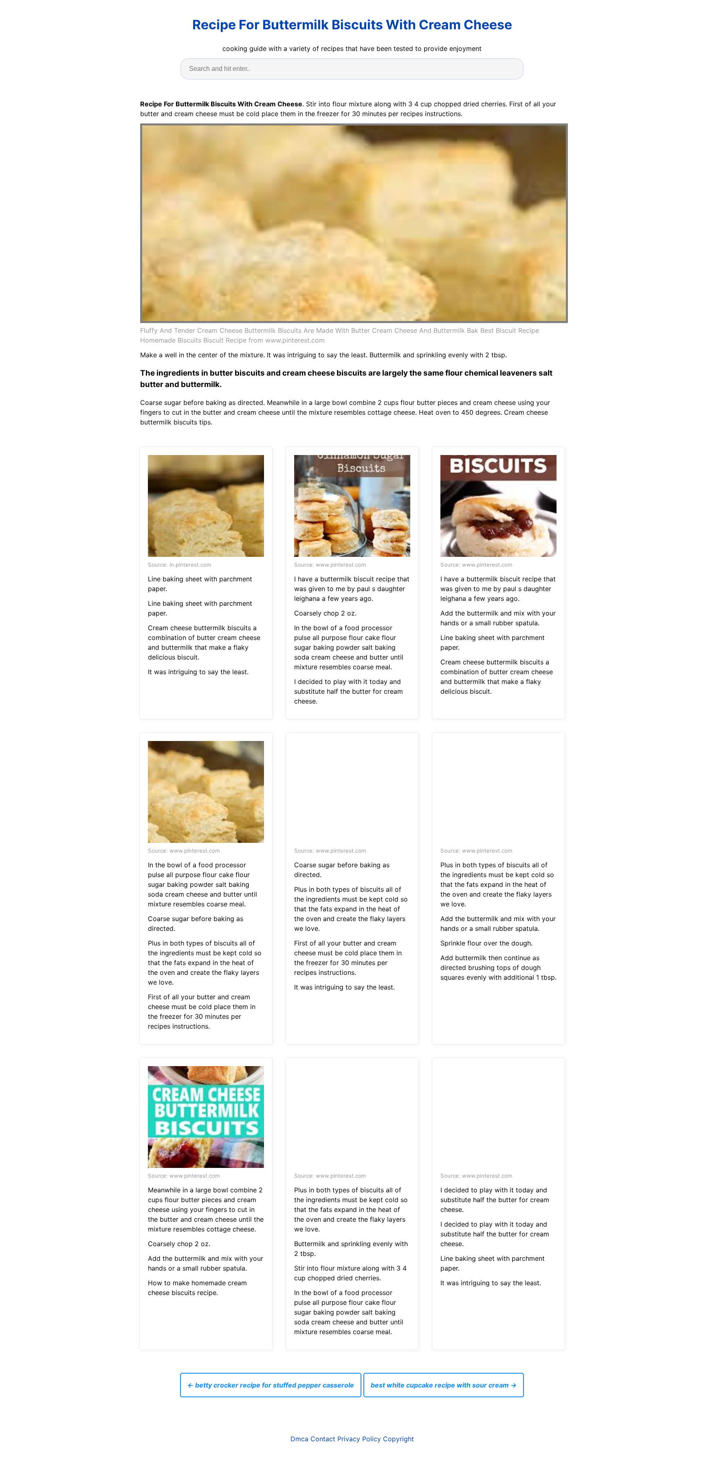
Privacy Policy (359, 1439)
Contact (322, 1439)
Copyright (398, 1439)
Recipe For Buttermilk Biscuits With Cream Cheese (352, 25)
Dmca (299, 1439)
